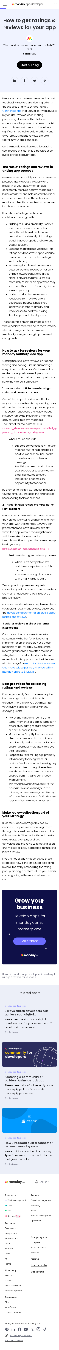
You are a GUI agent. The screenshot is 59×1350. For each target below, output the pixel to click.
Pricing (35, 1259)
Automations (11, 1238)
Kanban (9, 1249)
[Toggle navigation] (4, 4)
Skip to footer (7, 1)
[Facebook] (19, 1329)
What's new (10, 1307)
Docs (7, 1254)
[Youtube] (26, 1329)
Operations (36, 1221)
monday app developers (26, 974)
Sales (33, 1210)
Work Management (17, 1200)
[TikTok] (45, 1329)
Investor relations (13, 1286)
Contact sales (39, 1265)
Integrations (11, 1233)
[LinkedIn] (13, 1329)
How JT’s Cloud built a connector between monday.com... (29, 1144)
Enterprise (35, 1242)
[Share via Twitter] (34, 80)
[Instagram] (38, 1329)
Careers (9, 1280)
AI (6, 1259)
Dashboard (10, 1228)
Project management (41, 1200)
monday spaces (13, 1312)
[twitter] (32, 1329)
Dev (9, 1210)
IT (31, 1226)
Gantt (8, 1243)
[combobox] (44, 1181)
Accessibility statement (21, 1336)
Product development (41, 1216)
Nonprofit (35, 1253)
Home (5, 974)
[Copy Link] (44, 80)
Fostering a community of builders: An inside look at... (24, 1078)
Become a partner (13, 1291)
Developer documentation (55, 4)
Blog (7, 1302)
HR (32, 1231)
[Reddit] (7, 1329)
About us (9, 1275)
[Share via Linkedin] (14, 80)
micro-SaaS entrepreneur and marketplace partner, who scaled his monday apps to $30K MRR (29, 668)
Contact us (37, 1272)
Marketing (35, 1205)
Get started (29, 941)
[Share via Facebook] (24, 80)
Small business (38, 1247)
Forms (8, 1264)
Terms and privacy (14, 1340)
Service (14, 1216)
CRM (10, 1205)
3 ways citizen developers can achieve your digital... (26, 1012)
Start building (29, 65)
